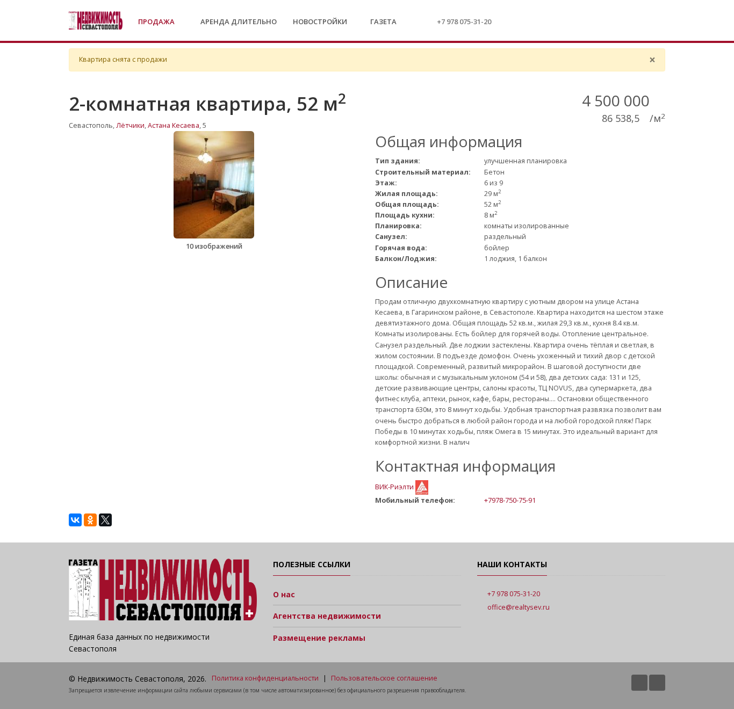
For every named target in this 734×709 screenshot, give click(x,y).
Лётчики (130, 125)
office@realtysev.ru (518, 607)
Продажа (157, 21)
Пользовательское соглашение (384, 678)
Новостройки (320, 21)
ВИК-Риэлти (395, 486)
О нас (284, 594)
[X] (105, 519)
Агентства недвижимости (327, 616)
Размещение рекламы (319, 638)
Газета (383, 21)
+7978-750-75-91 (510, 500)
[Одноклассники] (90, 519)
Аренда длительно (238, 21)
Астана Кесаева (173, 125)
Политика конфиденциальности (265, 678)
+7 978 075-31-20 (464, 21)
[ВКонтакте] (75, 519)
